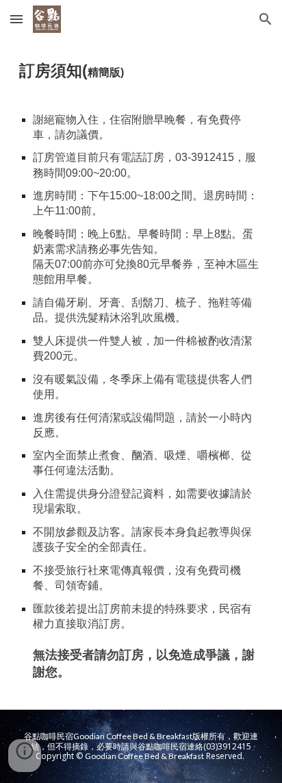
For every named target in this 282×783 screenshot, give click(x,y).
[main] (141, 374)
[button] (16, 19)
